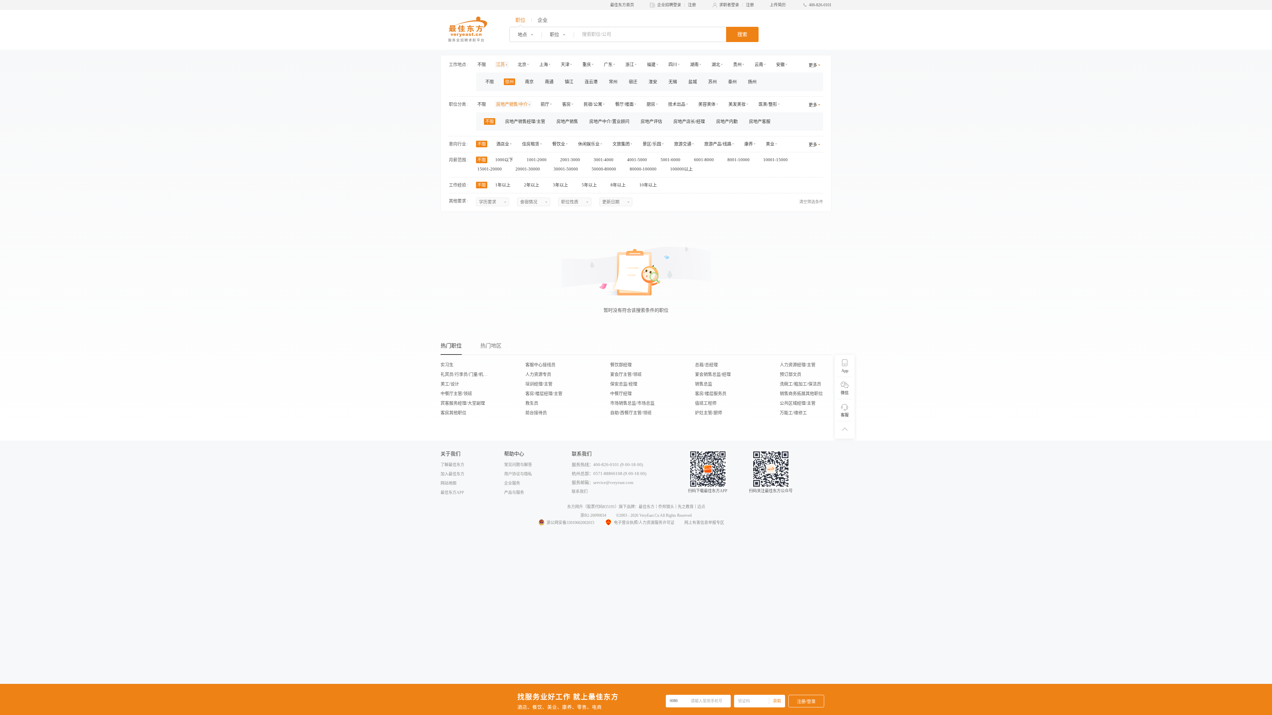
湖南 (694, 64)
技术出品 (676, 104)
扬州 (752, 81)
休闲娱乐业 (589, 143)
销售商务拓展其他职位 (801, 393)
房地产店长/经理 (689, 121)
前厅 (545, 104)
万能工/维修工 (793, 412)
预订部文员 (790, 374)
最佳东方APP (452, 492)
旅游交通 (682, 143)
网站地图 (448, 483)
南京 (529, 81)
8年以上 (618, 184)
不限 (481, 64)
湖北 (716, 64)
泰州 (732, 81)
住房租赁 (530, 143)
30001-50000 (566, 169)
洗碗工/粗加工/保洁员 (800, 383)
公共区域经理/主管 (798, 403)
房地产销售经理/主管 (525, 121)
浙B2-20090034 (593, 515)
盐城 (692, 81)
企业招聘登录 (669, 5)
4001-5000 (637, 159)
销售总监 (703, 383)
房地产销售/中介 (512, 104)
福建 (651, 64)
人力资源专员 (538, 374)
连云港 (591, 81)
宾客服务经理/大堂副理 (463, 403)
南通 (549, 81)
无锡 (672, 81)
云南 (759, 64)
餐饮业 (558, 143)
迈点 (701, 506)
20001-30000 (528, 169)
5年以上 (590, 184)
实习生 (447, 364)
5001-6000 (671, 159)
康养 (748, 143)
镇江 (569, 81)
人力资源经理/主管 (798, 364)
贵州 (737, 64)
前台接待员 (536, 412)
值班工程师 (705, 403)
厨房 (651, 104)
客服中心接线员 (540, 364)
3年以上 (561, 184)
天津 (565, 64)
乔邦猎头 (666, 506)
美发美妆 (737, 104)
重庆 (586, 64)
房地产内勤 (727, 121)
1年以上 (503, 184)
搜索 (742, 34)
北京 (522, 64)
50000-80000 (604, 169)
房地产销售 (567, 121)
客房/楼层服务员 (710, 393)
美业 (770, 143)
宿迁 (633, 81)
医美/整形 (768, 104)
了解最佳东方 (452, 464)
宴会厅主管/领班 (626, 374)
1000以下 (504, 159)
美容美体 (707, 104)
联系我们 (580, 491)
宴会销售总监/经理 (713, 374)
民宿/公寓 (593, 104)
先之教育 (686, 506)
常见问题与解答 (518, 464)
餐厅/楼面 (624, 104)
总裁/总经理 (706, 364)
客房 (566, 104)
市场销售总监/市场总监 (632, 403)
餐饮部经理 (621, 364)
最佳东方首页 (622, 5)
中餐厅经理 (621, 393)
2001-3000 (570, 159)
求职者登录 (729, 5)
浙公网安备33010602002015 (570, 522)
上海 (543, 64)
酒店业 (502, 143)
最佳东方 (647, 506)
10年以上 (648, 184)
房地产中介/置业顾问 (609, 121)
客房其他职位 (453, 412)
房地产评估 (651, 121)
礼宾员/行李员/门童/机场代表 (466, 374)
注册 (692, 5)
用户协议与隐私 (518, 474)
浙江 (629, 64)
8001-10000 (739, 159)
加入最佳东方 (452, 474)
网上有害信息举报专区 (704, 522)
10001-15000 (776, 159)
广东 (608, 64)
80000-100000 (644, 169)
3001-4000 (604, 159)
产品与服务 (514, 492)
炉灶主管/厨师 (708, 412)
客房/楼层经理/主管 (543, 393)
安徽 (780, 64)
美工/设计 (450, 383)
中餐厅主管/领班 (456, 393)
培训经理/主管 (539, 383)
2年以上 (532, 184)
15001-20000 (490, 169)
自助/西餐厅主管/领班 (631, 412)
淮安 (653, 81)
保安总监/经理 (623, 383)
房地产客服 (759, 121)
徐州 (509, 81)
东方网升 (575, 506)
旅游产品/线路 (717, 143)
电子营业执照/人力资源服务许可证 (644, 522)
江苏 (500, 64)
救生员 (531, 403)
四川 (672, 64)
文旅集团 (621, 143)
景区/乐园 (652, 143)
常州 (613, 81)
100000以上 (682, 169)
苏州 (712, 81)
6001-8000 (704, 159)
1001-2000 (537, 159)
